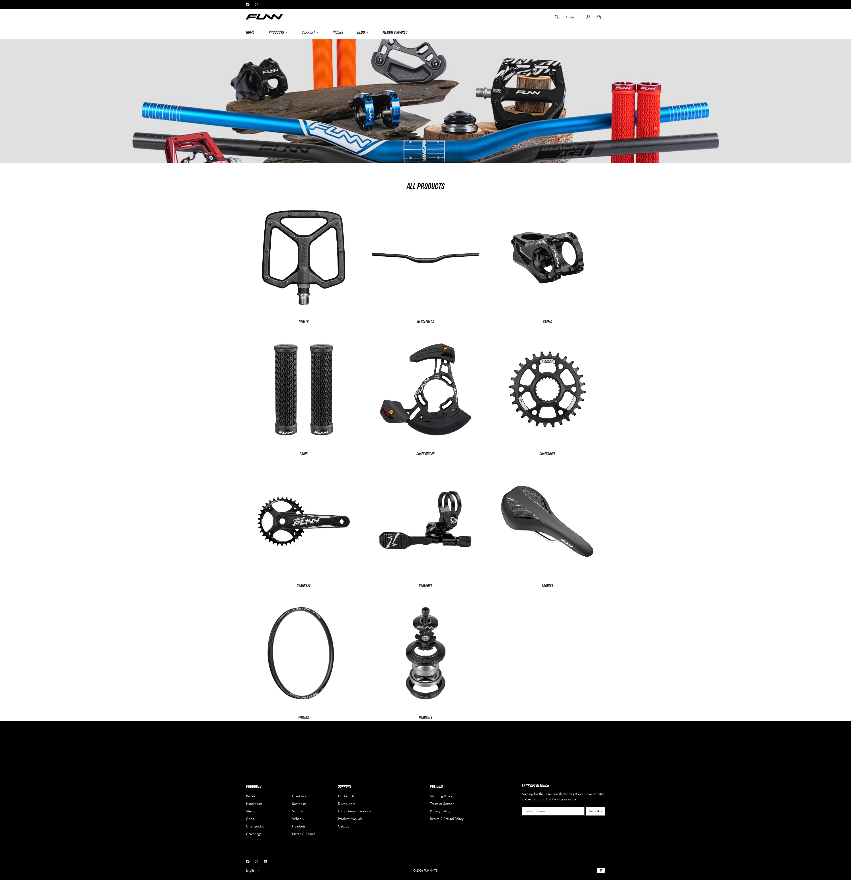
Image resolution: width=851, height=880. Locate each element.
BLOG (361, 32)
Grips (250, 818)
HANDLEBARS (425, 322)
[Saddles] (547, 521)
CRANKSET (303, 585)
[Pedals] (303, 257)
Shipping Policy (441, 796)
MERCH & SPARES (395, 32)
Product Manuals (350, 818)
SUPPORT (308, 32)
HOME (250, 32)
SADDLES (547, 585)
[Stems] (547, 257)
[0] (598, 17)
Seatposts (299, 803)
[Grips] (303, 389)
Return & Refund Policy (447, 818)
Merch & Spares (303, 833)
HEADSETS (425, 717)
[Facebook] (248, 4)
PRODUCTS (276, 32)
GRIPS (304, 453)
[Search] (556, 17)
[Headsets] (425, 653)
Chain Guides (425, 453)
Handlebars (254, 803)
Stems (250, 811)
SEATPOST (425, 585)
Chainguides (255, 826)
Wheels (298, 818)
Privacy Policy (440, 811)
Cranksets (299, 796)
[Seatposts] (425, 521)
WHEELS (303, 717)
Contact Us (346, 796)
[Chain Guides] (425, 389)
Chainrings (547, 453)
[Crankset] (303, 521)
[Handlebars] (425, 257)
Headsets (298, 826)
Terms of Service (442, 803)
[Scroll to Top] (842, 856)
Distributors (346, 803)
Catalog (343, 826)
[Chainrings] (547, 389)
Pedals (250, 796)
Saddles (298, 811)
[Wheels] (303, 653)
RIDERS (338, 32)
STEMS (547, 322)
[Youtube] (265, 861)
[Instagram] (256, 4)
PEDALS (304, 322)
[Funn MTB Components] (264, 17)
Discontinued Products (354, 811)
